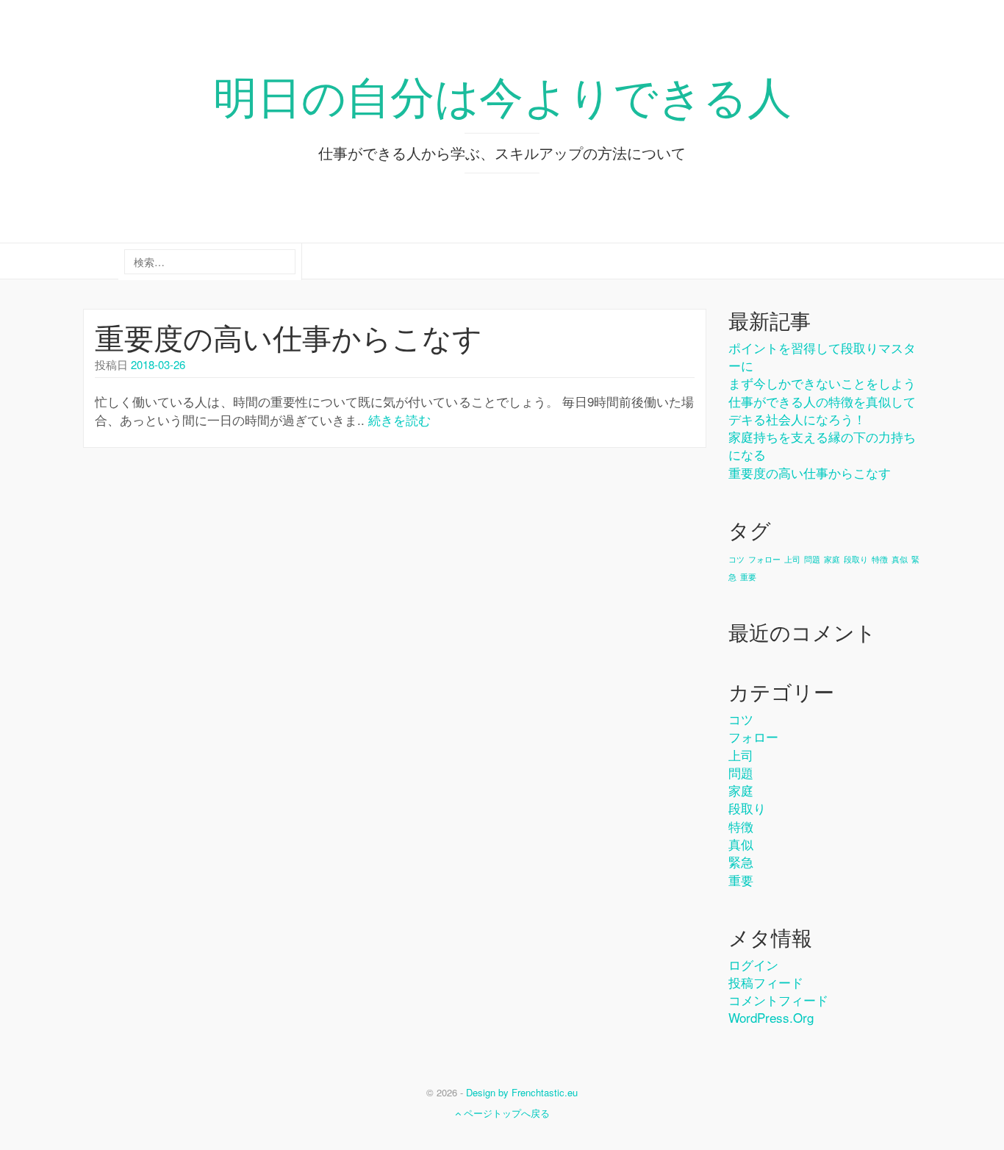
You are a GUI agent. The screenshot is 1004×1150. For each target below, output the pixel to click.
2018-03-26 (158, 364)
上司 (792, 559)
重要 (748, 576)
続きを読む (399, 419)
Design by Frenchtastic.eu (522, 1092)
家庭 (832, 559)
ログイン (753, 964)
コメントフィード (778, 999)
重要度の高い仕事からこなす (288, 336)
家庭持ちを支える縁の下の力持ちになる (822, 445)
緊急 (740, 861)
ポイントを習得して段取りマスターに (822, 356)
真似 (900, 559)
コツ (736, 559)
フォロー (764, 559)
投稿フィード (765, 982)
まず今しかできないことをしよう (822, 383)
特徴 (880, 559)
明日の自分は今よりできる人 (502, 94)
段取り (856, 559)
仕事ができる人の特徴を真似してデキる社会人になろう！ (822, 410)
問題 (812, 559)
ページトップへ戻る (505, 1113)
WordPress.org (771, 1017)
